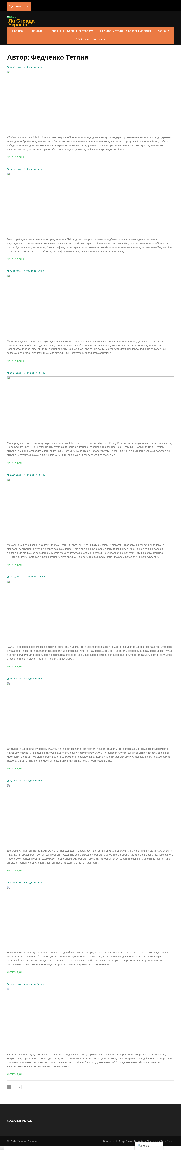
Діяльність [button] (36, 31)
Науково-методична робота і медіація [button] (125, 31)
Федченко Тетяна (35, 67)
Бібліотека (83, 39)
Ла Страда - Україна (25, 1141)
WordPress (167, 1141)
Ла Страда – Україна (23, 23)
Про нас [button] (17, 31)
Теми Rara (140, 1141)
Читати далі (14, 157)
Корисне (163, 31)
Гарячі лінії (57, 31)
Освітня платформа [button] (80, 31)
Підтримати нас (19, 6)
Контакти (98, 39)
